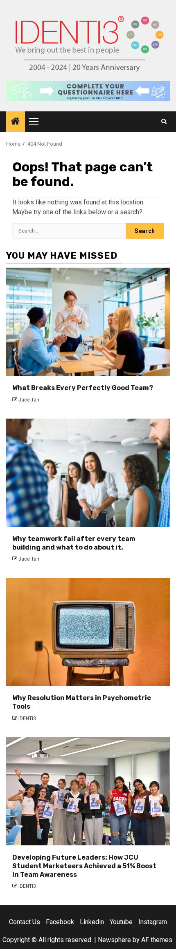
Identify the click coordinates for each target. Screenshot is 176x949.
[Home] (15, 122)
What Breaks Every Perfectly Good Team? (82, 388)
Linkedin (92, 922)
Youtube (121, 922)
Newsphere (114, 940)
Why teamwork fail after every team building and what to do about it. (73, 543)
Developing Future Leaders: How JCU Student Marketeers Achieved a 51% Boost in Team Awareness (84, 866)
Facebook (60, 922)
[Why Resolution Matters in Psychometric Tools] (88, 632)
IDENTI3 (27, 718)
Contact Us (24, 922)
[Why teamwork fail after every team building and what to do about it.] (88, 473)
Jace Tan (28, 400)
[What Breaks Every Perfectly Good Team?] (88, 322)
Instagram (152, 922)
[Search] (164, 121)
